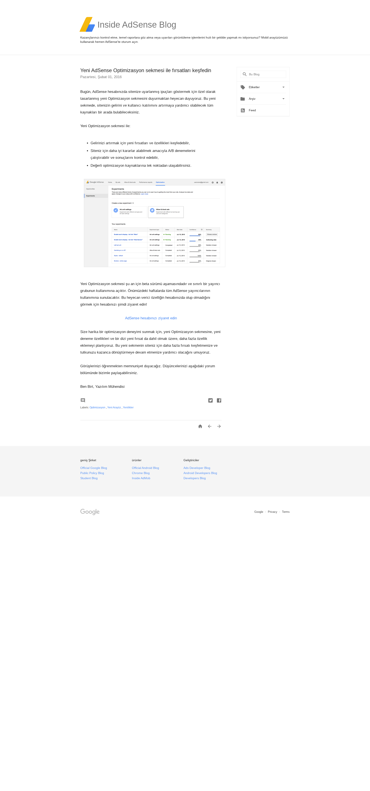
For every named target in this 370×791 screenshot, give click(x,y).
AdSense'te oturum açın (121, 41)
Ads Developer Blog (197, 468)
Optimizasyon (98, 407)
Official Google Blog (93, 468)
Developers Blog (195, 478)
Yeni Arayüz (114, 407)
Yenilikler (128, 407)
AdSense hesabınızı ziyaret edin (151, 318)
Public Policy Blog (92, 473)
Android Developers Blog (200, 473)
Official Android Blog (145, 468)
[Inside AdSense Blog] (136, 31)
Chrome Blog (141, 473)
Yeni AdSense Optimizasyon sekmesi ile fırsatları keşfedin (145, 70)
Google (259, 511)
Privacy (273, 511)
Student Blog (89, 478)
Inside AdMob (141, 478)
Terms (286, 511)
